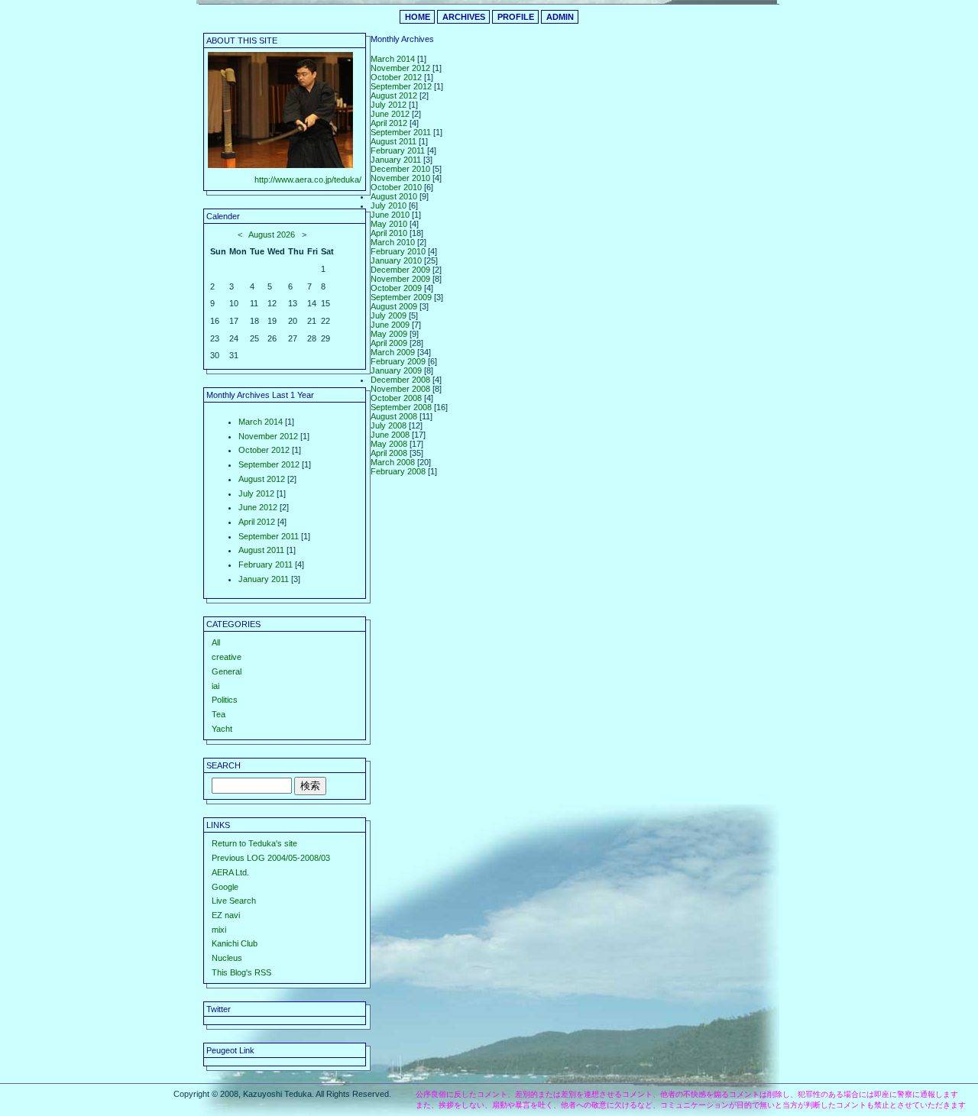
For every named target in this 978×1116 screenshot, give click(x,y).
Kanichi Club (234, 943)
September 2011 (268, 536)
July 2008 (388, 425)
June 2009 (390, 324)
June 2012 (257, 507)
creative (226, 657)
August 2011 (261, 550)
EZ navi (226, 915)
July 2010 (388, 205)
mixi (219, 929)
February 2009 (398, 361)
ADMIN (560, 16)
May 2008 (389, 443)
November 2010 (400, 178)
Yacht (222, 728)
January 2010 (396, 260)
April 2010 (389, 233)
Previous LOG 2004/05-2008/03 (271, 857)
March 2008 (393, 462)
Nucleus (227, 957)
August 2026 (271, 234)
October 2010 (396, 187)
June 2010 (390, 214)
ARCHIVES (463, 16)
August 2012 (261, 479)
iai (215, 686)
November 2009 (400, 278)
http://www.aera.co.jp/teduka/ (307, 179)
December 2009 (400, 269)
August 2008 (394, 416)
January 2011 (263, 579)
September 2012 (269, 464)
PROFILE (515, 16)
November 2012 (268, 436)
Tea (218, 714)
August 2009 (394, 306)
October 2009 (396, 288)
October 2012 (264, 449)
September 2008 (401, 407)
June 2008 (390, 434)
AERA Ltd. (230, 872)
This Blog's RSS (241, 972)
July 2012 (256, 493)
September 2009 (401, 297)
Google (225, 886)
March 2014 (260, 421)
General (226, 671)
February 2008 (398, 471)
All (216, 642)
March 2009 (393, 352)
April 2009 (389, 343)
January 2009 (396, 370)
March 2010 (393, 242)
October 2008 (396, 398)
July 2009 (388, 315)
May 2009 (389, 333)
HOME (417, 16)
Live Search (234, 900)
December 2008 (400, 379)
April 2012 (256, 521)
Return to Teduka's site (254, 843)
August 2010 (394, 196)
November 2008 (400, 388)
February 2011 (265, 564)
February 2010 (398, 251)
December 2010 (400, 168)
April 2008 (389, 453)
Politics (225, 699)
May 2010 (389, 223)
